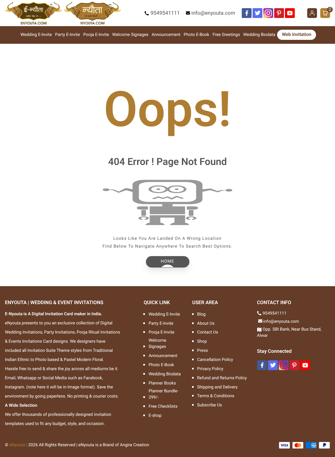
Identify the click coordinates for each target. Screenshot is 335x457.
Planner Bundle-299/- (163, 394)
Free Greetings (226, 34)
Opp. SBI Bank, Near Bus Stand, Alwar (289, 332)
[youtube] (290, 13)
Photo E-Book (196, 34)
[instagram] (268, 13)
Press (202, 350)
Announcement (166, 34)
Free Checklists (163, 406)
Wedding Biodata (259, 34)
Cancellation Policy (215, 359)
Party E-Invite (67, 34)
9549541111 (165, 13)
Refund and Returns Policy (222, 378)
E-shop (155, 415)
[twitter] (257, 13)
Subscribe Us (209, 405)
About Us (206, 323)
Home (167, 261)
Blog (201, 314)
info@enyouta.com (213, 13)
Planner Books (162, 383)
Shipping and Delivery (217, 387)
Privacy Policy (210, 369)
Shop (202, 341)
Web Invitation (296, 34)
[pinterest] (279, 13)
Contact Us (207, 332)
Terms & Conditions (215, 396)
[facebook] (247, 13)
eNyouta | (18, 445)
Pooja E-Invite (96, 34)
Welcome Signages (130, 34)
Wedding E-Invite (36, 34)
